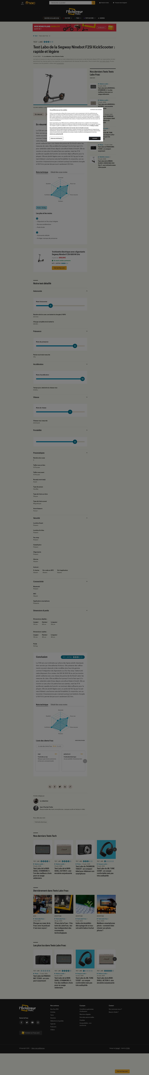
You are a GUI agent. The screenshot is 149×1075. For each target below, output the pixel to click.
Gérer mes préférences (56, 138)
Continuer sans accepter (96, 109)
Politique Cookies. (94, 125)
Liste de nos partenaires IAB (56, 134)
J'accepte (94, 138)
